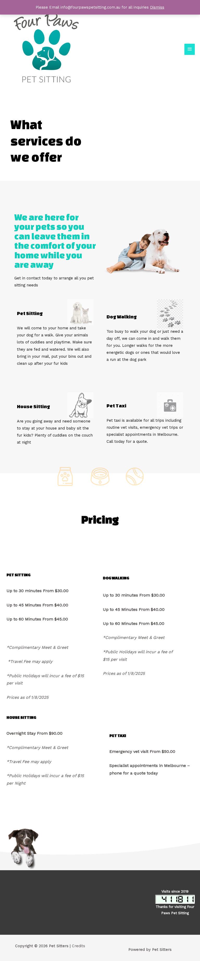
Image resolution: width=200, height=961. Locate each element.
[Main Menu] (189, 49)
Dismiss (157, 7)
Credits (78, 946)
